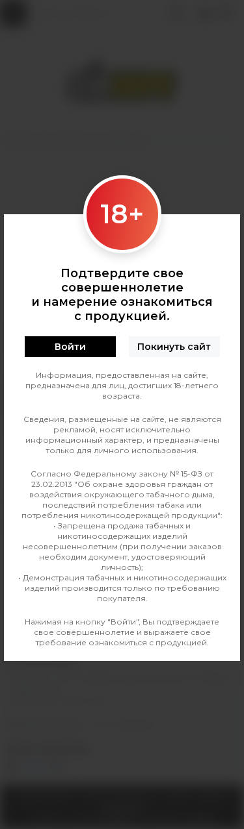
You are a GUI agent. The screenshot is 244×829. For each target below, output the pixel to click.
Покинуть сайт (174, 347)
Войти (70, 347)
